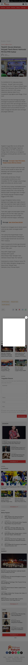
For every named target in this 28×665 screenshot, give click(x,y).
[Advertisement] (14, 332)
